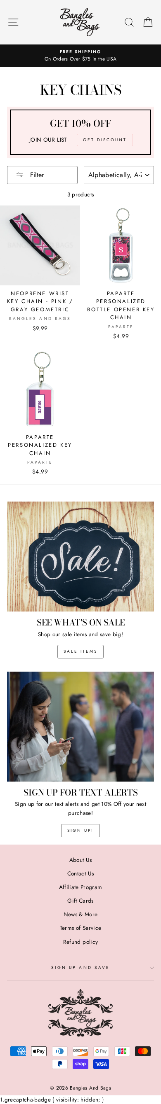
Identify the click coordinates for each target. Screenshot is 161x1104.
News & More (81, 914)
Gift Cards (80, 900)
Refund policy (80, 942)
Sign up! (80, 830)
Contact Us (80, 873)
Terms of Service (80, 928)
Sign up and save (80, 967)
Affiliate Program (80, 887)
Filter (36, 175)
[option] (80, 56)
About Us (80, 860)
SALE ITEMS (80, 651)
